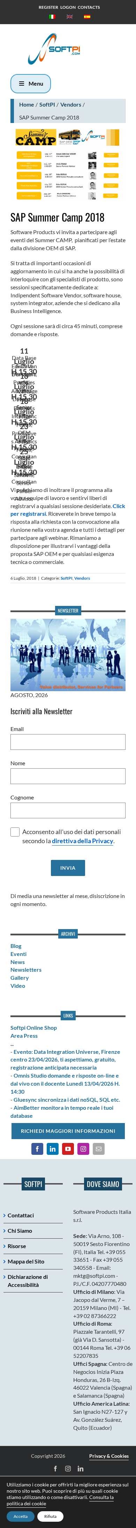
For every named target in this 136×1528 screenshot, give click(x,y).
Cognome (22, 797)
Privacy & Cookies (109, 1456)
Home (26, 104)
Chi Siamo (20, 1230)
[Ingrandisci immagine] (68, 165)
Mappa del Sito (26, 1261)
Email (17, 728)
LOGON (68, 7)
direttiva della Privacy (82, 841)
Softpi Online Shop (33, 1027)
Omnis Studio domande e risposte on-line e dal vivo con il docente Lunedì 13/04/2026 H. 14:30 (65, 1083)
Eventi (18, 953)
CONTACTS (89, 7)
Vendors (70, 104)
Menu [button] (36, 83)
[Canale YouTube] (68, 1149)
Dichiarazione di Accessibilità (28, 1280)
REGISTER (48, 7)
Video (17, 985)
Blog (15, 945)
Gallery (19, 977)
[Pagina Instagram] (83, 1149)
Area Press (24, 1035)
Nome (17, 763)
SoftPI (47, 104)
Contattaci (21, 1215)
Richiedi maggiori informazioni (68, 1131)
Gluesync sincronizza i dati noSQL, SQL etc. (67, 1099)
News (17, 961)
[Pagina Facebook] (37, 1149)
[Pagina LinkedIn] (53, 1149)
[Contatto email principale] (99, 1149)
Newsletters (25, 969)
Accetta (21, 1516)
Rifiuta (50, 1516)
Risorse (17, 1246)
